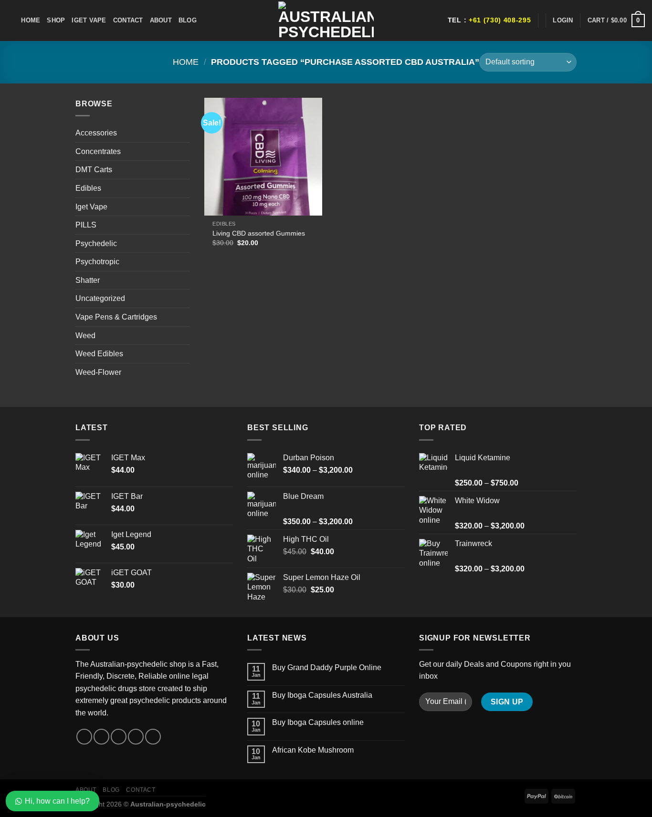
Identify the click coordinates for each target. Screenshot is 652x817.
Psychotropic (97, 262)
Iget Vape (89, 20)
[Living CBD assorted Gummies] (263, 157)
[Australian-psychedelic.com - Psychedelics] (326, 20)
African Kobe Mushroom (313, 750)
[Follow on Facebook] (84, 737)
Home (30, 20)
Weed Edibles (99, 354)
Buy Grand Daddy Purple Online (326, 667)
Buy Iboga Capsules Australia (322, 695)
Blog (188, 20)
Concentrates (98, 151)
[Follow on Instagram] (101, 737)
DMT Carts (93, 169)
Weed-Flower (98, 372)
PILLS (85, 225)
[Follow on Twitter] (118, 737)
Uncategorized (100, 298)
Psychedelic (96, 243)
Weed (85, 335)
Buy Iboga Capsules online (318, 722)
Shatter (87, 280)
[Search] (10, 20)
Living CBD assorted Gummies (258, 233)
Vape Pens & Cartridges (116, 317)
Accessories (96, 133)
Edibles (88, 188)
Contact (128, 20)
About (161, 20)
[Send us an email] (136, 737)
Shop (56, 20)
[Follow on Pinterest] (153, 737)
